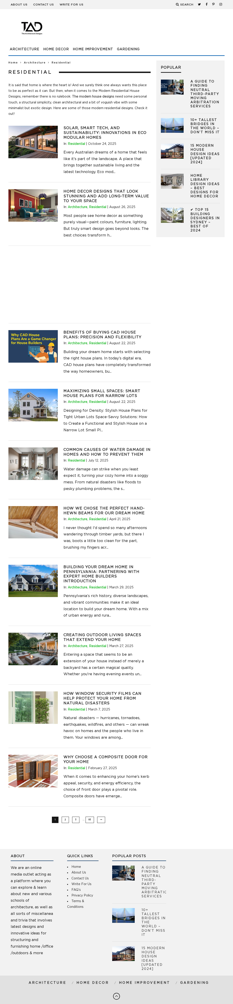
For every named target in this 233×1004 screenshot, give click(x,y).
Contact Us (43, 4)
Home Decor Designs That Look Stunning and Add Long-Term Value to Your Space (106, 196)
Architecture (24, 49)
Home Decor (56, 49)
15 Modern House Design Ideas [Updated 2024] (205, 154)
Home (13, 62)
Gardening (128, 49)
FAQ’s (76, 889)
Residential (76, 144)
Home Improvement (93, 49)
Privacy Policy (82, 895)
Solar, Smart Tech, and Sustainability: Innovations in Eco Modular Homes (105, 132)
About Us (19, 4)
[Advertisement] (142, 30)
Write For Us (72, 4)
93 (90, 820)
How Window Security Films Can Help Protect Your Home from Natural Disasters (102, 698)
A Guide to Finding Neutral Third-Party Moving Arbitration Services (204, 94)
